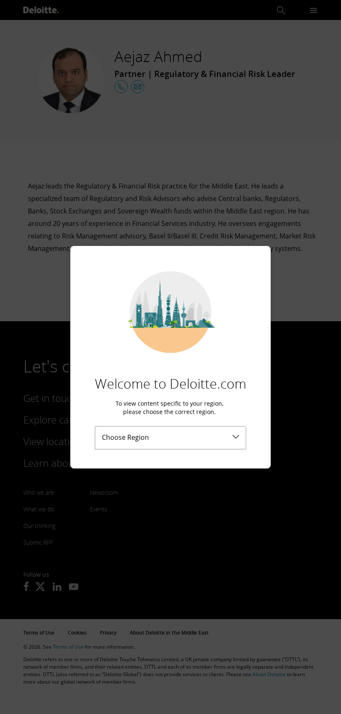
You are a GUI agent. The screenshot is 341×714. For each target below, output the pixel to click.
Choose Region (125, 437)
